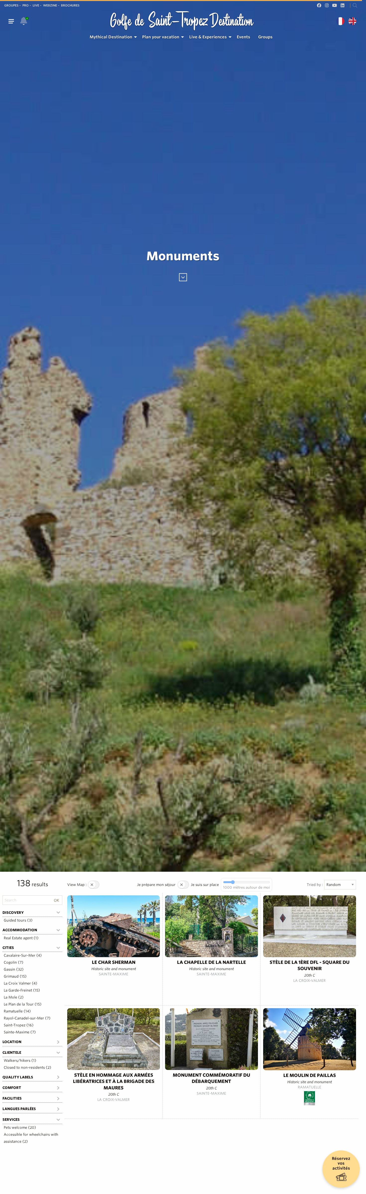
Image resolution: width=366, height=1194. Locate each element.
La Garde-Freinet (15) (22, 990)
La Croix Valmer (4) (20, 983)
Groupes (11, 5)
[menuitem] (112, 37)
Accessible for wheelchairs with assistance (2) (31, 1137)
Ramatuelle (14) (17, 1011)
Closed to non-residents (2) (27, 1067)
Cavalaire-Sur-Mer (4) (23, 955)
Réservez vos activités (341, 1163)
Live (36, 5)
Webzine (50, 5)
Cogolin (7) (13, 962)
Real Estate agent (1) (21, 938)
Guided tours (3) (18, 920)
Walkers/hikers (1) (20, 1060)
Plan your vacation (160, 37)
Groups (265, 37)
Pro (25, 5)
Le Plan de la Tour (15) (23, 1004)
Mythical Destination (111, 37)
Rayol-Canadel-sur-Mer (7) (27, 1018)
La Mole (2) (14, 997)
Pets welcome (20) (20, 1127)
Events (243, 37)
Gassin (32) (14, 969)
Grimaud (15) (15, 976)
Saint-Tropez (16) (19, 1025)
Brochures (70, 5)
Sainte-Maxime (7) (20, 1032)
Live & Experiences (208, 37)
